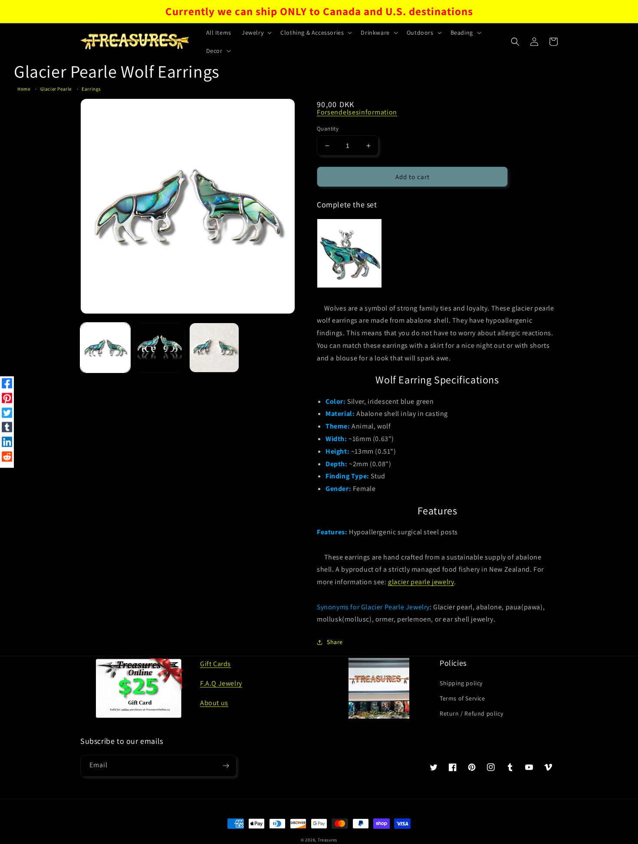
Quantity (328, 128)
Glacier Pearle (56, 89)
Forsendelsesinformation (357, 112)
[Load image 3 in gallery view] (214, 348)
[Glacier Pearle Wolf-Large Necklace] (349, 253)
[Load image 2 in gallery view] (159, 348)
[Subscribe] (225, 766)
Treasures (327, 840)
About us (214, 702)
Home (23, 89)
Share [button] (335, 642)
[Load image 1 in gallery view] (105, 348)
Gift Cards (215, 663)
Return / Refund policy (471, 713)
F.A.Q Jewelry (221, 683)
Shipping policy (461, 683)
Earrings (91, 89)
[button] (256, 32)
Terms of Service (462, 698)
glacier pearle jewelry (421, 581)
